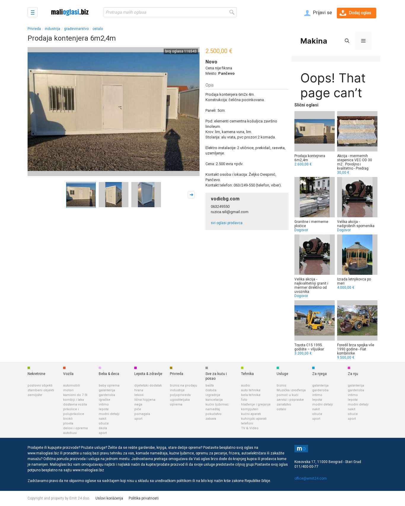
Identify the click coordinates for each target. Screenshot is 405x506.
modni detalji (109, 414)
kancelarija (214, 400)
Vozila (68, 374)
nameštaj (212, 409)
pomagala (142, 414)
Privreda (34, 29)
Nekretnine (36, 374)
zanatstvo (284, 404)
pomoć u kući (287, 395)
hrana (138, 390)
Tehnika (247, 374)
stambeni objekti (41, 390)
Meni (33, 12)
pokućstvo (213, 414)
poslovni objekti (40, 385)
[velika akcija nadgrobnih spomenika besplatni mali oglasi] (357, 204)
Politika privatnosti (144, 498)
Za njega (319, 374)
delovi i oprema (75, 428)
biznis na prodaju (183, 385)
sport (103, 433)
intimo (104, 404)
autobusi (70, 433)
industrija (52, 29)
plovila (68, 423)
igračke (104, 400)
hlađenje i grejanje (256, 404)
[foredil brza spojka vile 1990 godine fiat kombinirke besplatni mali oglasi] (357, 330)
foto (244, 400)
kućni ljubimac (217, 404)
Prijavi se (322, 12)
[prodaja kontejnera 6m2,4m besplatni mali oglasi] (314, 138)
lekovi (138, 395)
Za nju (353, 374)
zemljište (35, 395)
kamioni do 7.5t (75, 395)
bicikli (68, 419)
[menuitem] (318, 13)
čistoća (210, 390)
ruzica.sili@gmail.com (229, 212)
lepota (104, 409)
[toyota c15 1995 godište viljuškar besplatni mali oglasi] (314, 327)
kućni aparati (251, 414)
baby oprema (109, 385)
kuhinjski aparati (254, 419)
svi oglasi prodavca (227, 223)
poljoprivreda (180, 395)
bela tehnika (250, 395)
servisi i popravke (290, 400)
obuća (104, 423)
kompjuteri (249, 409)
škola (103, 428)
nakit (102, 419)
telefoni (247, 423)
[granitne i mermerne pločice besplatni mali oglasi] (314, 204)
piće (137, 409)
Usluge (282, 374)
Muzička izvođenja (291, 390)
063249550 (220, 206)
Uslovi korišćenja (109, 498)
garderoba (107, 395)
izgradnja (212, 395)
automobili (71, 385)
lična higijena (144, 400)
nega (138, 404)
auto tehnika (250, 390)
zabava (210, 419)
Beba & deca (109, 374)
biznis (281, 385)
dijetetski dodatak (148, 385)
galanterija (107, 390)
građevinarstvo (76, 29)
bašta (209, 385)
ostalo (98, 29)
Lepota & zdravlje (148, 374)
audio (245, 385)
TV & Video (250, 428)
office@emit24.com (310, 478)
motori (68, 390)
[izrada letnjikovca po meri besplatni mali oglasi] (357, 262)
